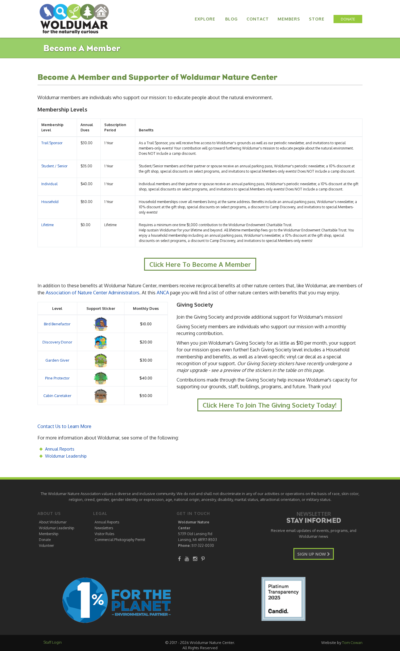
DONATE (348, 19)
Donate (45, 539)
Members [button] (289, 18)
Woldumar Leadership (66, 456)
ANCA (163, 293)
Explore (205, 18)
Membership (48, 534)
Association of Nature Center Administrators (92, 293)
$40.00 (145, 378)
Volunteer (46, 545)
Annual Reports (59, 448)
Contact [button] (258, 18)
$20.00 (146, 342)
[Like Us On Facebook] (179, 559)
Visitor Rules (104, 534)
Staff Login (52, 642)
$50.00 (145, 395)
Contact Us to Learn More (64, 426)
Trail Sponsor (51, 143)
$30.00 (146, 360)
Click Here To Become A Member (200, 264)
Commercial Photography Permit (120, 539)
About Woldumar (52, 522)
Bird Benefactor (57, 324)
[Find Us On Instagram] (195, 559)
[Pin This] (203, 559)
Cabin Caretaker (57, 395)
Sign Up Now (312, 554)
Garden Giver (57, 360)
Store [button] (316, 18)
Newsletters (104, 528)
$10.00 (146, 324)
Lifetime (47, 225)
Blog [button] (231, 18)
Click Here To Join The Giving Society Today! (269, 405)
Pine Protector (57, 378)
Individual (49, 184)
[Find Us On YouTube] (187, 559)
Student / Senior (54, 166)
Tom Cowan (352, 642)
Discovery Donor (57, 342)
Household (50, 202)
